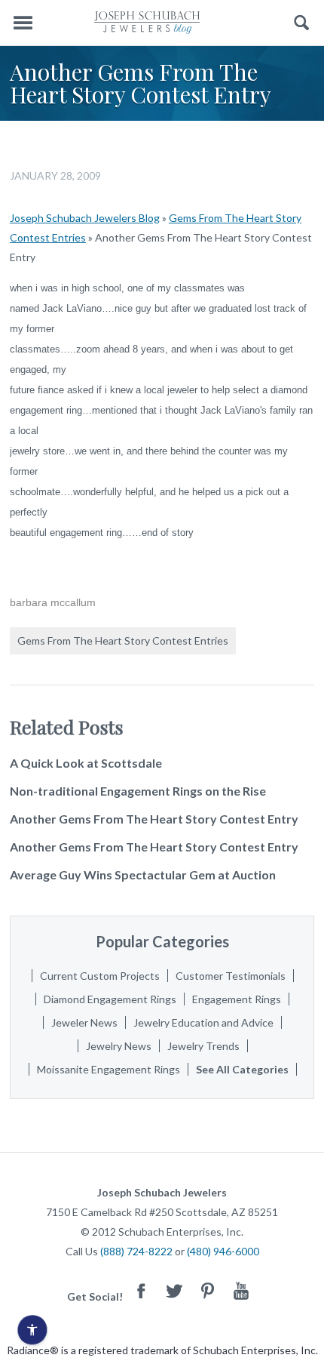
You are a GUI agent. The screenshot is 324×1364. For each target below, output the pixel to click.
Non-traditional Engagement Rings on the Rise (138, 791)
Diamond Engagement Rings (110, 999)
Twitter (174, 1290)
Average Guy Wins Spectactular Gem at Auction (143, 874)
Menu (22, 23)
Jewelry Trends (203, 1045)
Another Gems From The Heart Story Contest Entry (154, 818)
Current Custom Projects (100, 975)
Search (302, 23)
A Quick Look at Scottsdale (86, 763)
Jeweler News (84, 1022)
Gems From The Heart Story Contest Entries (122, 640)
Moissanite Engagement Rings (108, 1069)
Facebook (141, 1290)
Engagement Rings (236, 999)
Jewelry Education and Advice (203, 1022)
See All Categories (242, 1069)
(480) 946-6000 (223, 1251)
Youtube (241, 1290)
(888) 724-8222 (136, 1251)
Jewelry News (118, 1045)
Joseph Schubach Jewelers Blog (85, 217)
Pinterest (208, 1290)
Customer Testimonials (231, 975)
